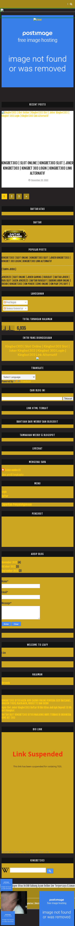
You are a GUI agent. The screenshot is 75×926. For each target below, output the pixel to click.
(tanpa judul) (9, 269)
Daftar (5, 496)
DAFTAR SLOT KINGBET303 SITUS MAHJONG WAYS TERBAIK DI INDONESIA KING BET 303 (36, 716)
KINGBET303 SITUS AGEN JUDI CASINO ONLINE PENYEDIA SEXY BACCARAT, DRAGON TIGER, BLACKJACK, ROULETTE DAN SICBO (36, 702)
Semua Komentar (14, 308)
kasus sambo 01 (13, 470)
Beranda (6, 682)
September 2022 (10, 570)
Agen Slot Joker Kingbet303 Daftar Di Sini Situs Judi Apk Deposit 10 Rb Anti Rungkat (37, 709)
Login (4, 491)
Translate (26, 381)
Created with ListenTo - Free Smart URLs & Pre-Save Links (25, 852)
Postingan (11, 302)
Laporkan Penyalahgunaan (17, 504)
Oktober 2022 (9, 566)
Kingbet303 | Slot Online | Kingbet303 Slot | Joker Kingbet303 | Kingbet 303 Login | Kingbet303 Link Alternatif (37, 168)
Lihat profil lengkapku (13, 474)
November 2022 (9, 562)
